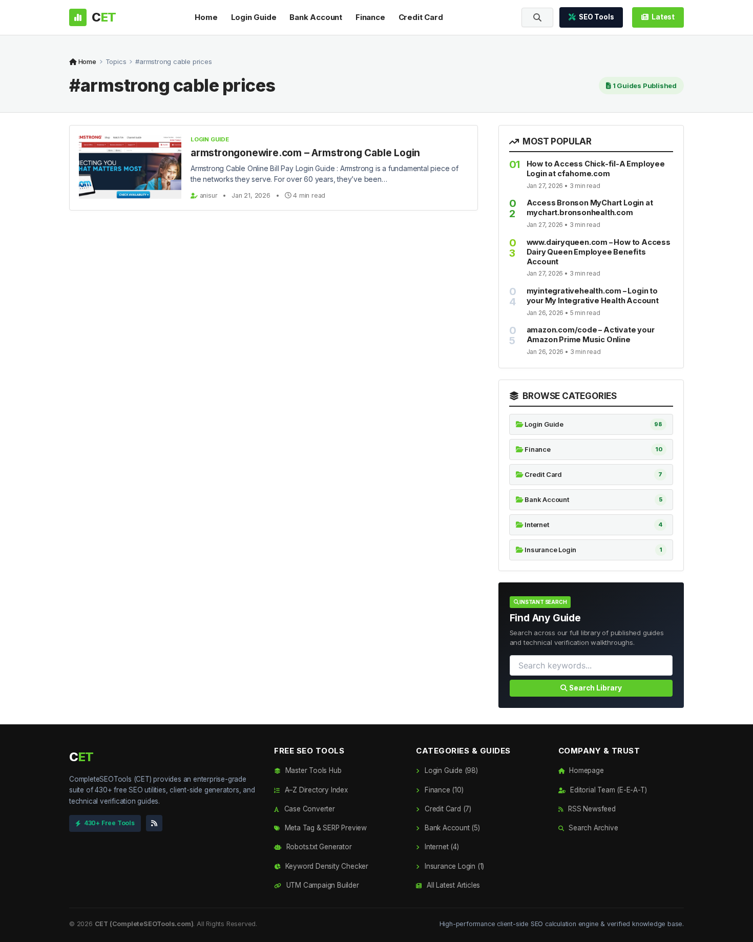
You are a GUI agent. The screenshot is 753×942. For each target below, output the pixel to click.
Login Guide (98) (450, 770)
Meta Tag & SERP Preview (325, 828)
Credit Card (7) (447, 809)
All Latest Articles (452, 885)
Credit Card (421, 17)
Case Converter (308, 809)
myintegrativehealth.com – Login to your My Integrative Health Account (593, 295)
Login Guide (254, 17)
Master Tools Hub (312, 770)
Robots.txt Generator (318, 847)
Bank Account (315, 17)
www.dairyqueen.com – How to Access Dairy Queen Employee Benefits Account (599, 252)
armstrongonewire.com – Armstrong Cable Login (305, 153)
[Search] (537, 17)
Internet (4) (440, 847)
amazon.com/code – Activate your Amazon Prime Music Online (591, 334)
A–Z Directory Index (315, 790)
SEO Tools (596, 17)
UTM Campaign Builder (321, 885)
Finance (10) (443, 790)
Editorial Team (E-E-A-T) (607, 790)
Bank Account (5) (451, 828)
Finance (370, 17)
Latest (663, 17)
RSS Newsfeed (590, 809)
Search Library (595, 688)
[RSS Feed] (154, 823)
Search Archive (592, 828)
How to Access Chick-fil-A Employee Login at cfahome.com (596, 168)
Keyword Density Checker (325, 866)
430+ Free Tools (109, 823)
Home (206, 17)
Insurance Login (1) (453, 866)
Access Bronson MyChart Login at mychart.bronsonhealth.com (590, 207)
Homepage (585, 770)
